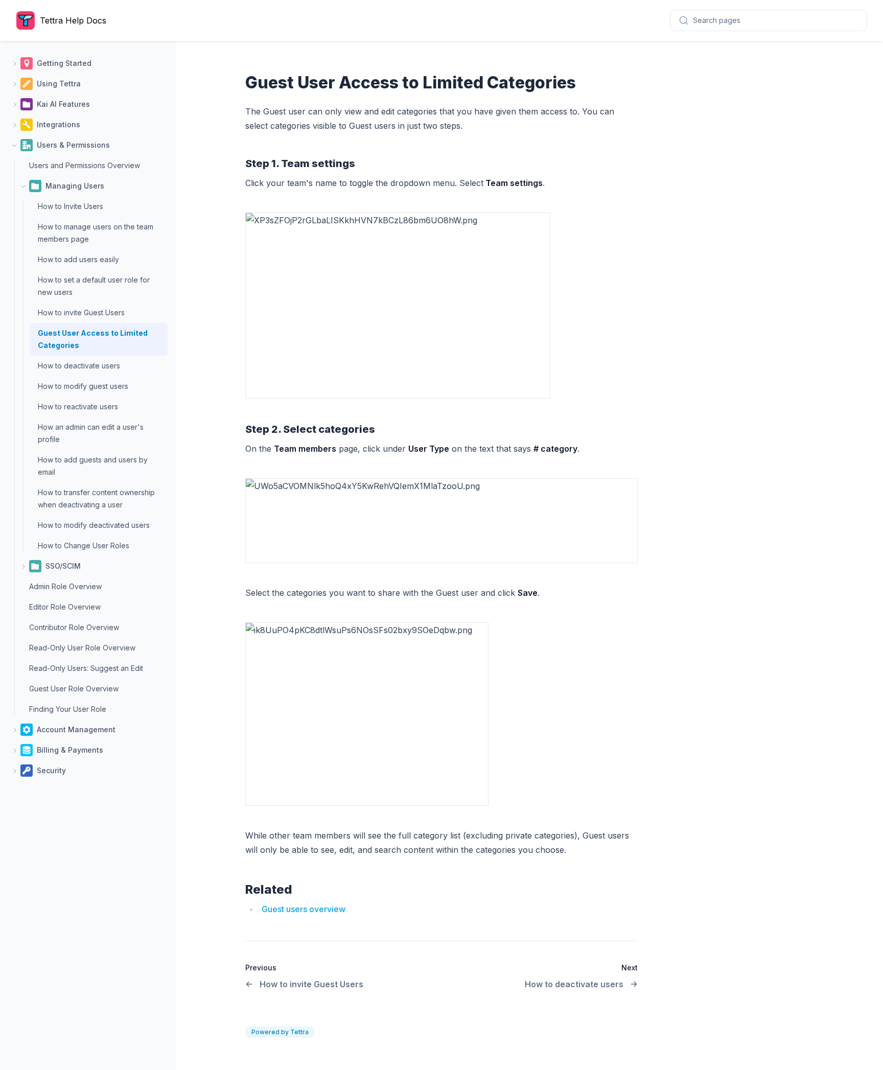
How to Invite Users (70, 206)
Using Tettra (59, 83)
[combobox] (768, 20)
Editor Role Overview (65, 606)
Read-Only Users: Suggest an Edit (86, 668)
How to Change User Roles (83, 545)
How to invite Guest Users (81, 312)
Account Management (76, 729)
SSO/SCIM (63, 566)
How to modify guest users (83, 386)
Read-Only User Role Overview (82, 647)
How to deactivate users (79, 365)
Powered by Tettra (280, 1032)
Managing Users (74, 185)
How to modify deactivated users (94, 525)
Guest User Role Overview (74, 688)
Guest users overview (303, 909)
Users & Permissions (73, 145)
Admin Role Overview (65, 586)
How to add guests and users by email (93, 465)
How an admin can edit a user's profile (91, 433)
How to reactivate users (78, 406)
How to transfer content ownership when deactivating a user (96, 498)
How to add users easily (78, 259)
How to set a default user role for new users (94, 285)
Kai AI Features (63, 104)
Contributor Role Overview (74, 627)
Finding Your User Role (67, 709)
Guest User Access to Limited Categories (93, 339)
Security (51, 770)
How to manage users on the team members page (95, 232)
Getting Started (64, 63)
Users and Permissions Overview (84, 165)
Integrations (58, 124)
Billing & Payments (70, 750)
